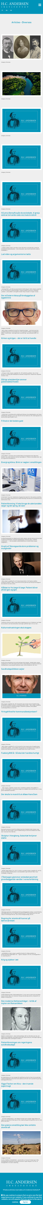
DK (11, 10)
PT (2, 10)
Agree (25, 1202)
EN (6, 10)
